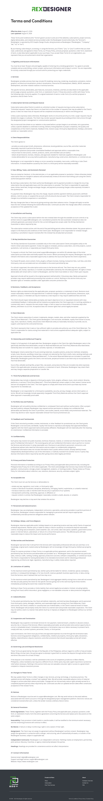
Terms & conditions (73, 798)
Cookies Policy (90, 798)
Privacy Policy (82, 798)
